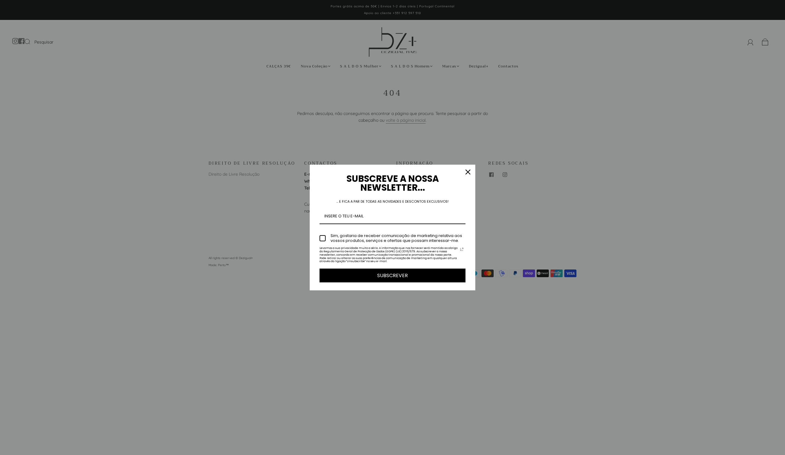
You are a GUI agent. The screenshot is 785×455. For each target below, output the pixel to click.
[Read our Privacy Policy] (461, 249)
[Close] (468, 172)
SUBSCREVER (392, 275)
